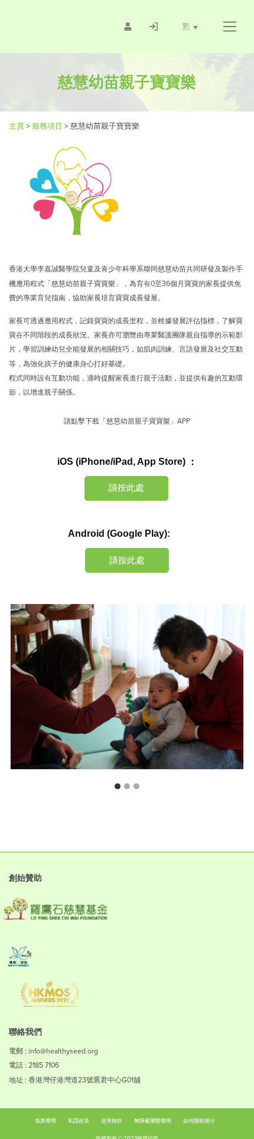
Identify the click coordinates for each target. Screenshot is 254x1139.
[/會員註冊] (128, 26)
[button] (229, 26)
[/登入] (153, 26)
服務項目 (48, 126)
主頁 (17, 126)
